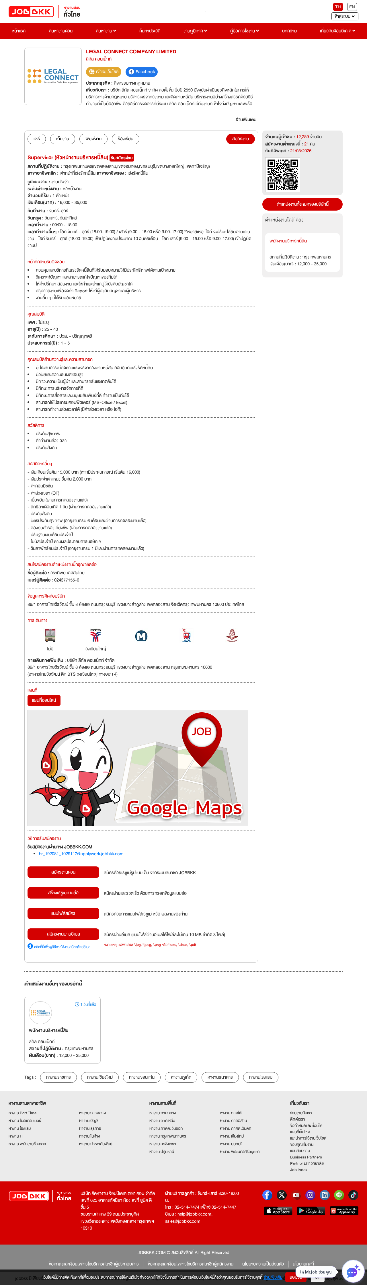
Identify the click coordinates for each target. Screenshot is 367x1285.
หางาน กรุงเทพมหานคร (167, 1136)
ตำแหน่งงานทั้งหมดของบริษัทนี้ (303, 204)
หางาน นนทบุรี (231, 1144)
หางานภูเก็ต (181, 1077)
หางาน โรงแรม (20, 1128)
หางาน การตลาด (92, 1113)
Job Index (298, 1170)
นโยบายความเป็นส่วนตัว (263, 1264)
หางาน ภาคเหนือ (162, 1120)
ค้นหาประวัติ (149, 31)
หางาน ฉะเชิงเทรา (162, 1144)
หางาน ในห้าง (89, 1136)
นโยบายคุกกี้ (303, 1264)
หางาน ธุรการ (90, 1128)
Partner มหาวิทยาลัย (307, 1163)
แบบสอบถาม (300, 1151)
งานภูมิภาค (194, 31)
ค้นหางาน (104, 31)
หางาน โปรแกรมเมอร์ (25, 1120)
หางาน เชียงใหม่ (232, 1136)
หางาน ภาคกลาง (162, 1113)
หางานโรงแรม (260, 1077)
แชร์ (37, 139)
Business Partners (306, 1157)
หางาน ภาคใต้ (231, 1113)
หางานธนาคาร (220, 1077)
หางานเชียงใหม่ (100, 1077)
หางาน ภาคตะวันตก (235, 1128)
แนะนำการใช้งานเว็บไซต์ (308, 1138)
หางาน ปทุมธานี (161, 1151)
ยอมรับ (296, 1277)
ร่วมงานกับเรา (301, 1113)
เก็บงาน (62, 139)
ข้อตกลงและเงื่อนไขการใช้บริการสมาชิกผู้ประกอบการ (94, 1264)
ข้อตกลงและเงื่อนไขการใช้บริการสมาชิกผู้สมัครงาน (190, 1264)
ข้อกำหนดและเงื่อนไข (306, 1125)
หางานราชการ (58, 1077)
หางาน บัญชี (88, 1120)
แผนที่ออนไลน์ (44, 700)
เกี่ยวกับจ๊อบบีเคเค (336, 31)
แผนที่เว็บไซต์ (300, 1132)
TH (338, 7)
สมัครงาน (240, 139)
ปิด (317, 1277)
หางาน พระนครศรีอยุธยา (240, 1151)
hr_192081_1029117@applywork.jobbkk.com (81, 853)
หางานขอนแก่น (142, 1077)
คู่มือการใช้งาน (243, 31)
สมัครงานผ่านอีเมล (63, 934)
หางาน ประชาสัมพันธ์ (95, 1144)
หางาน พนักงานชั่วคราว (27, 1144)
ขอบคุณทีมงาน (301, 1144)
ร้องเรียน (125, 139)
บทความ (289, 31)
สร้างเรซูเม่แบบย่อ (63, 893)
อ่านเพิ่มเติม (273, 1277)
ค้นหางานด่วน (61, 31)
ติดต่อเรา (297, 1119)
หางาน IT (16, 1136)
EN (352, 7)
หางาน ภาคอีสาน (233, 1120)
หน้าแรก (19, 31)
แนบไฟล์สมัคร (63, 913)
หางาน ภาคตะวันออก (166, 1128)
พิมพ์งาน (93, 139)
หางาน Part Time (22, 1113)
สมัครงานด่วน (63, 872)
